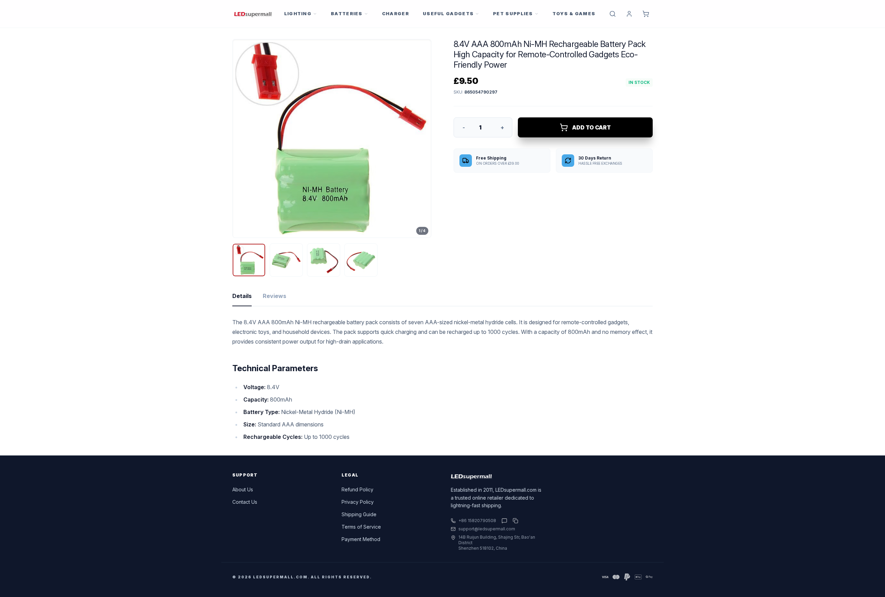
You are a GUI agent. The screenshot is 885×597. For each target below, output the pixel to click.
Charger (395, 13)
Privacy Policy (358, 502)
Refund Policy (357, 489)
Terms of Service (361, 527)
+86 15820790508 (477, 520)
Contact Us (244, 502)
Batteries (347, 13)
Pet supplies (513, 13)
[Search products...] (613, 14)
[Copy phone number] (514, 520)
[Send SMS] (504, 520)
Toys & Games (574, 13)
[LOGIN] (629, 14)
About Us (242, 489)
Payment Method (361, 539)
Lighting (297, 13)
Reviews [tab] (274, 295)
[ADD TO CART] (646, 14)
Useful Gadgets (448, 13)
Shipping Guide (359, 514)
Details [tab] (242, 295)
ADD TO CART (591, 127)
